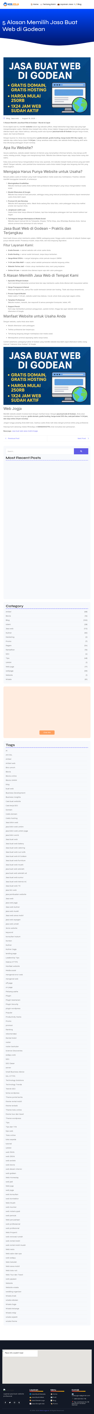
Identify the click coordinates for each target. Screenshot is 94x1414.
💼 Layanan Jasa (65, 4)
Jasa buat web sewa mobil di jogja (25, 431)
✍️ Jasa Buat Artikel (36, 1397)
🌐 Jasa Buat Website (37, 1394)
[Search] (81, 451)
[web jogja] (11, 4)
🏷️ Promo (54, 1404)
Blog (8, 118)
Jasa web (15, 118)
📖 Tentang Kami (48, 4)
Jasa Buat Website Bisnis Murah (30, 583)
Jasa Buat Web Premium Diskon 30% (33, 521)
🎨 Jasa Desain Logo (37, 1400)
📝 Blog (78, 4)
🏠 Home (34, 4)
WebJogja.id (44, 1410)
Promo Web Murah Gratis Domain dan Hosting (40, 593)
